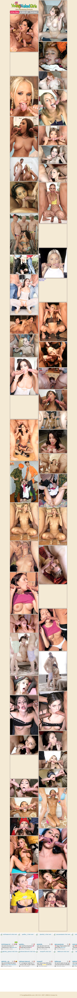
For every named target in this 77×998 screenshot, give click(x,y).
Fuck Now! (33, 12)
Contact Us (54, 995)
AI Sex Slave (15, 12)
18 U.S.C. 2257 (40, 995)
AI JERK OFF (24, 12)
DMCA (47, 995)
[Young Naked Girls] (24, 5)
